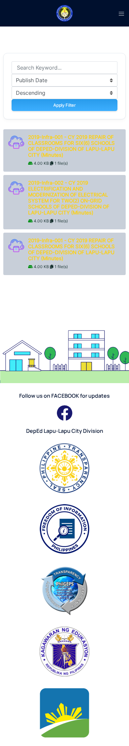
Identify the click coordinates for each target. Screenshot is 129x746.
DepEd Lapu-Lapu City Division (64, 430)
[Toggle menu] (121, 13)
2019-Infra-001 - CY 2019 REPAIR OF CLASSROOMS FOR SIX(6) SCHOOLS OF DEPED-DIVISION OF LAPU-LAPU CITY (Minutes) (71, 146)
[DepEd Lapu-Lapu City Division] (64, 12)
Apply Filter (64, 105)
